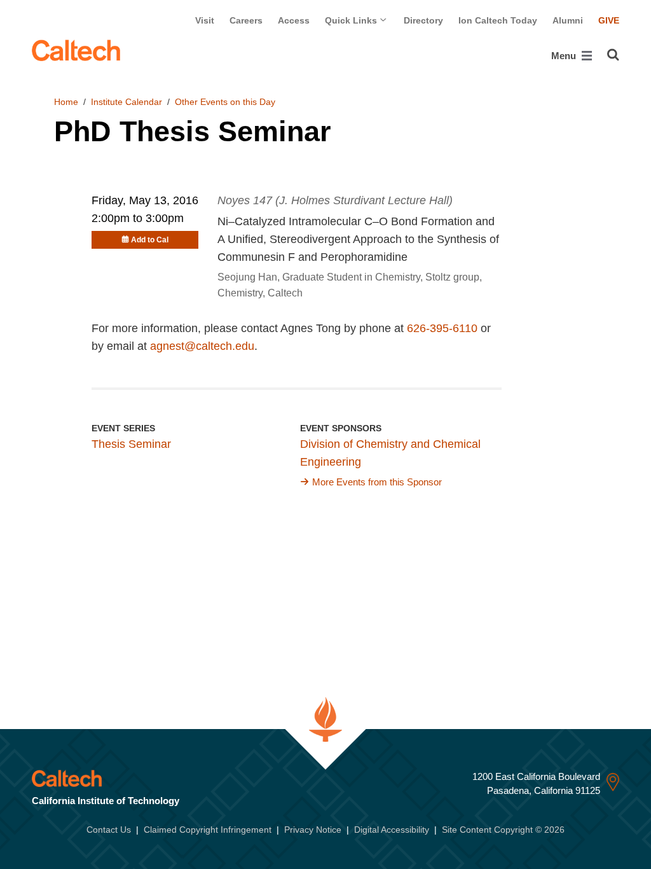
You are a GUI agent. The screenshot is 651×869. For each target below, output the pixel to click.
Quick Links (352, 20)
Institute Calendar (126, 102)
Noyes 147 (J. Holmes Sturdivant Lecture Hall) (335, 200)
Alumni (567, 20)
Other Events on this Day (225, 102)
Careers (246, 20)
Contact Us (108, 829)
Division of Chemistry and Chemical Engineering (390, 453)
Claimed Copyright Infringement (207, 829)
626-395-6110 (442, 328)
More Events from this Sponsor (377, 481)
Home (66, 102)
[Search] (613, 54)
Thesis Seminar (131, 444)
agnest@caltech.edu (202, 346)
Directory (423, 20)
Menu (565, 55)
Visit (204, 20)
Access (294, 20)
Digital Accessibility (391, 829)
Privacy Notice (312, 829)
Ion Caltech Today (497, 20)
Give (608, 20)
